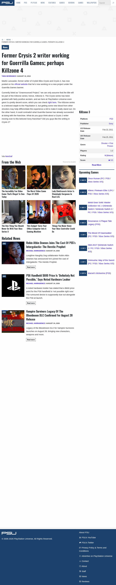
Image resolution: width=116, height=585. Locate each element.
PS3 (111, 119)
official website (21, 84)
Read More (96, 165)
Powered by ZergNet (69, 162)
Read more (31, 267)
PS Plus (34, 2)
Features (52, 2)
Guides (62, 2)
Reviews (71, 2)
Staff (83, 571)
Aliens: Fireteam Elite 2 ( (99, 190)
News (43, 2)
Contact (85, 561)
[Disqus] (39, 434)
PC (102, 178)
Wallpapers (92, 2)
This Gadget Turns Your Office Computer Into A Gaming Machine (37, 228)
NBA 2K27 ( (93, 245)
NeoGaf (8, 156)
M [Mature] (109, 155)
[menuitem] (18, 2)
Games (80, 2)
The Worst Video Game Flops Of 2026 (36, 192)
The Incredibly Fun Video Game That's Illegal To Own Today (13, 194)
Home (18, 2)
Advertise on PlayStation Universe (96, 556)
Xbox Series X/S (95, 182)
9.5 (111, 160)
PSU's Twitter (87, 543)
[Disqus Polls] (39, 375)
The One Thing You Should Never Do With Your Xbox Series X (13, 228)
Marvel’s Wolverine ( (97, 273)
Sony (111, 124)
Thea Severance (9, 76)
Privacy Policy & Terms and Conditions (92, 549)
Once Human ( (94, 178)
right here (52, 102)
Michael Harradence (35, 251)
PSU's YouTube (88, 537)
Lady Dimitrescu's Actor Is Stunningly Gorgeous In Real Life (63, 194)
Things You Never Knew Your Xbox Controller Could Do (63, 228)
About (84, 566)
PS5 (25, 2)
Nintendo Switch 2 (104, 209)
